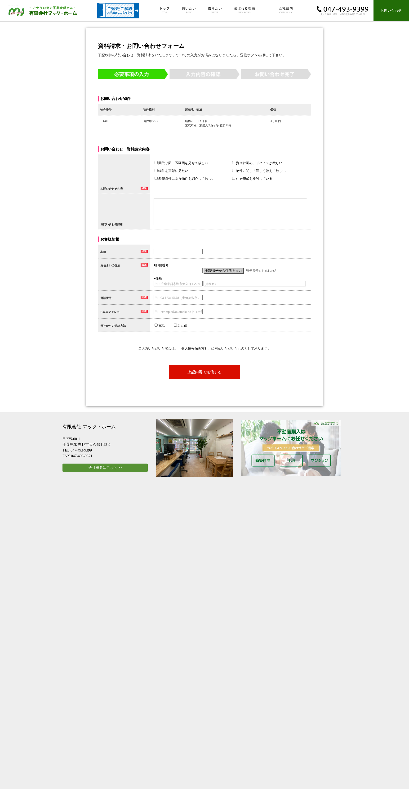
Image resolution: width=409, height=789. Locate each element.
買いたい (189, 10)
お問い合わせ (391, 10)
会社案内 (286, 10)
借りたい (215, 10)
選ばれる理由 (244, 10)
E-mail (182, 325)
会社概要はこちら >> (105, 467)
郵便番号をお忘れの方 (261, 270)
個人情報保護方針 (194, 348)
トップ (164, 10)
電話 (161, 325)
